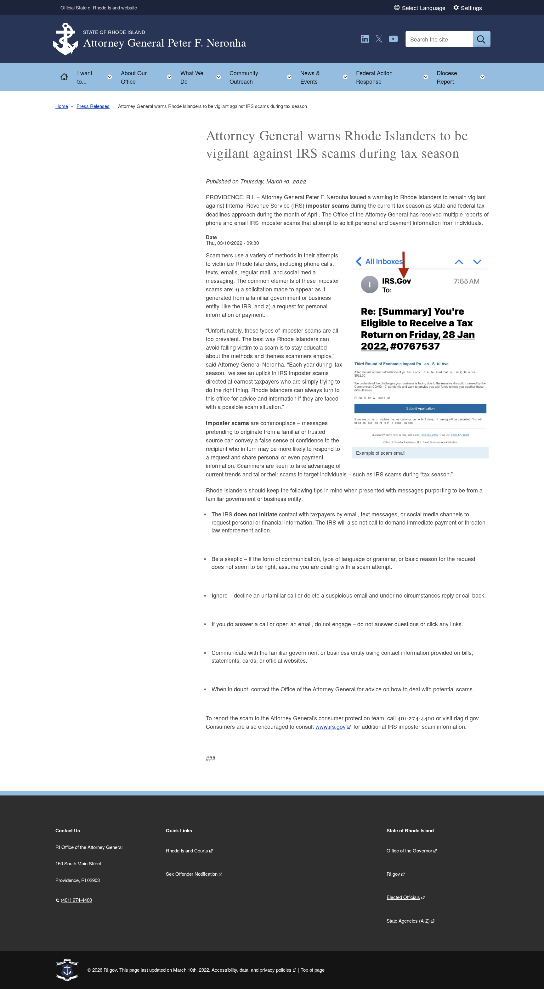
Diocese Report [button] (463, 77)
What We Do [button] (202, 77)
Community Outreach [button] (262, 77)
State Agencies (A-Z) (408, 920)
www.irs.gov (330, 726)
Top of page (313, 969)
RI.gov (393, 873)
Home (61, 106)
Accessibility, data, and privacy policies (252, 969)
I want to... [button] (96, 77)
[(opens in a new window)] (365, 39)
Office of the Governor (409, 850)
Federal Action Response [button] (394, 77)
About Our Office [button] (148, 77)
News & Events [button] (325, 77)
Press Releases (93, 106)
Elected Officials (403, 897)
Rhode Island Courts (187, 850)
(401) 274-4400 (76, 899)
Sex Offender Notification (192, 873)
